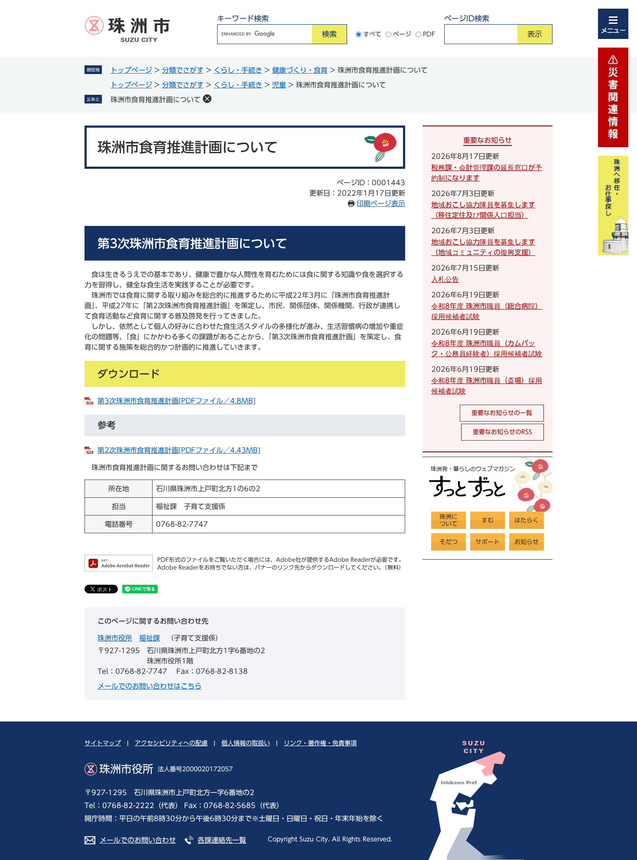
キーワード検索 (243, 18)
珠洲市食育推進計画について (155, 99)
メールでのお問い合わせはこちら (150, 686)
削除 (207, 98)
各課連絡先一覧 (222, 840)
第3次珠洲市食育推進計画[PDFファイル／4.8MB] (177, 400)
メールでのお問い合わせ (138, 840)
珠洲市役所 (115, 638)
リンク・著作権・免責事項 (320, 743)
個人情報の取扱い (245, 743)
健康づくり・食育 (300, 70)
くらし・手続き (238, 70)
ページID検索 (466, 18)
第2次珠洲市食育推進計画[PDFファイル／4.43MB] (179, 450)
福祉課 (149, 638)
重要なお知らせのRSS (502, 432)
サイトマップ (102, 743)
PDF (429, 34)
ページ (402, 34)
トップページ (131, 70)
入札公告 (445, 279)
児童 (279, 84)
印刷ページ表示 (381, 203)
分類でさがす (183, 70)
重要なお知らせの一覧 (501, 413)
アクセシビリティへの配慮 (171, 743)
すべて (372, 34)
